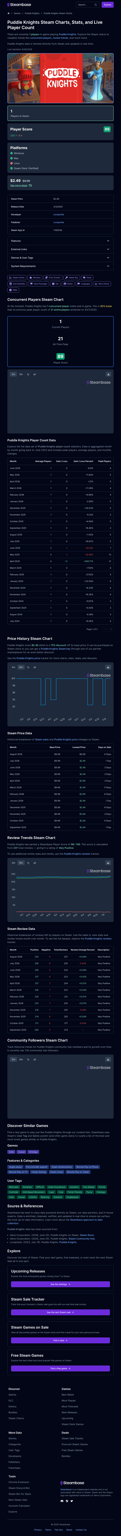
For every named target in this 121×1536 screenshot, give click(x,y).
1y (28, 374)
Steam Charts (16, 1418)
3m (21, 374)
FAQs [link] (15, 290)
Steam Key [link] (73, 277)
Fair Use (59, 1529)
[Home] (8, 13)
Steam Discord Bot (19, 1488)
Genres (12, 1438)
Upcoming (67, 1418)
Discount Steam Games (75, 1444)
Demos (12, 1406)
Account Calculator (19, 1505)
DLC (11, 1400)
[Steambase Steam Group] (67, 1501)
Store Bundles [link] (19, 284)
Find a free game (59, 1368)
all (34, 374)
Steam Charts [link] (18, 277)
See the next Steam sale (59, 1312)
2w (13, 374)
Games (17, 13)
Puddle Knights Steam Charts (58, 13)
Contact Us (81, 1529)
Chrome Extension (19, 1482)
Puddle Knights (32, 13)
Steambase (66, 1489)
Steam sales (42, 739)
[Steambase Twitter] (72, 1501)
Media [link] (70, 284)
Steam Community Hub (82, 1238)
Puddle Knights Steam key (55, 648)
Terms (48, 1529)
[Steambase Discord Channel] (61, 1501)
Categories (15, 1444)
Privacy (38, 1529)
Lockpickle (58, 214)
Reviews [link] (36, 277)
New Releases (69, 1412)
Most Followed (70, 1406)
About (69, 1529)
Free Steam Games (72, 1450)
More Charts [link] (104, 284)
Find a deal (58, 1340)
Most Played (69, 1400)
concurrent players (40, 37)
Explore (107, 4)
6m (21, 667)
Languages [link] (85, 284)
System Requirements (23, 266)
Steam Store (87, 1235)
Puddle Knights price (28, 658)
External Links (19, 249)
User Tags (14, 1450)
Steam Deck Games (73, 1424)
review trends (60, 37)
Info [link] (57, 284)
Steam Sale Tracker (72, 1438)
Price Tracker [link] (54, 277)
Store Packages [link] (40, 284)
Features (16, 240)
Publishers (14, 1462)
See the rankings (59, 1284)
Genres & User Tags (22, 257)
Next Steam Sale (18, 1499)
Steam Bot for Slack (20, 1493)
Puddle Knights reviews (77, 853)
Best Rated (68, 1394)
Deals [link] (89, 277)
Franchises (14, 1467)
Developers (15, 1456)
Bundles (13, 1412)
